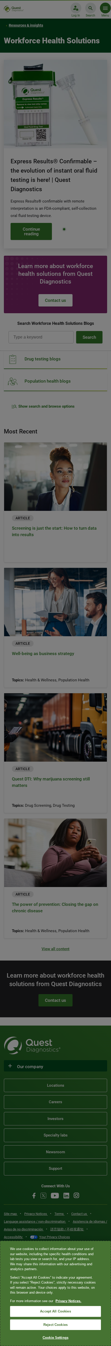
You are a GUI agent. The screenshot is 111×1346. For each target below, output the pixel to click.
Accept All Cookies (55, 1311)
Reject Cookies (55, 1325)
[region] (55, 1293)
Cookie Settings (55, 1338)
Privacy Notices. (68, 1301)
